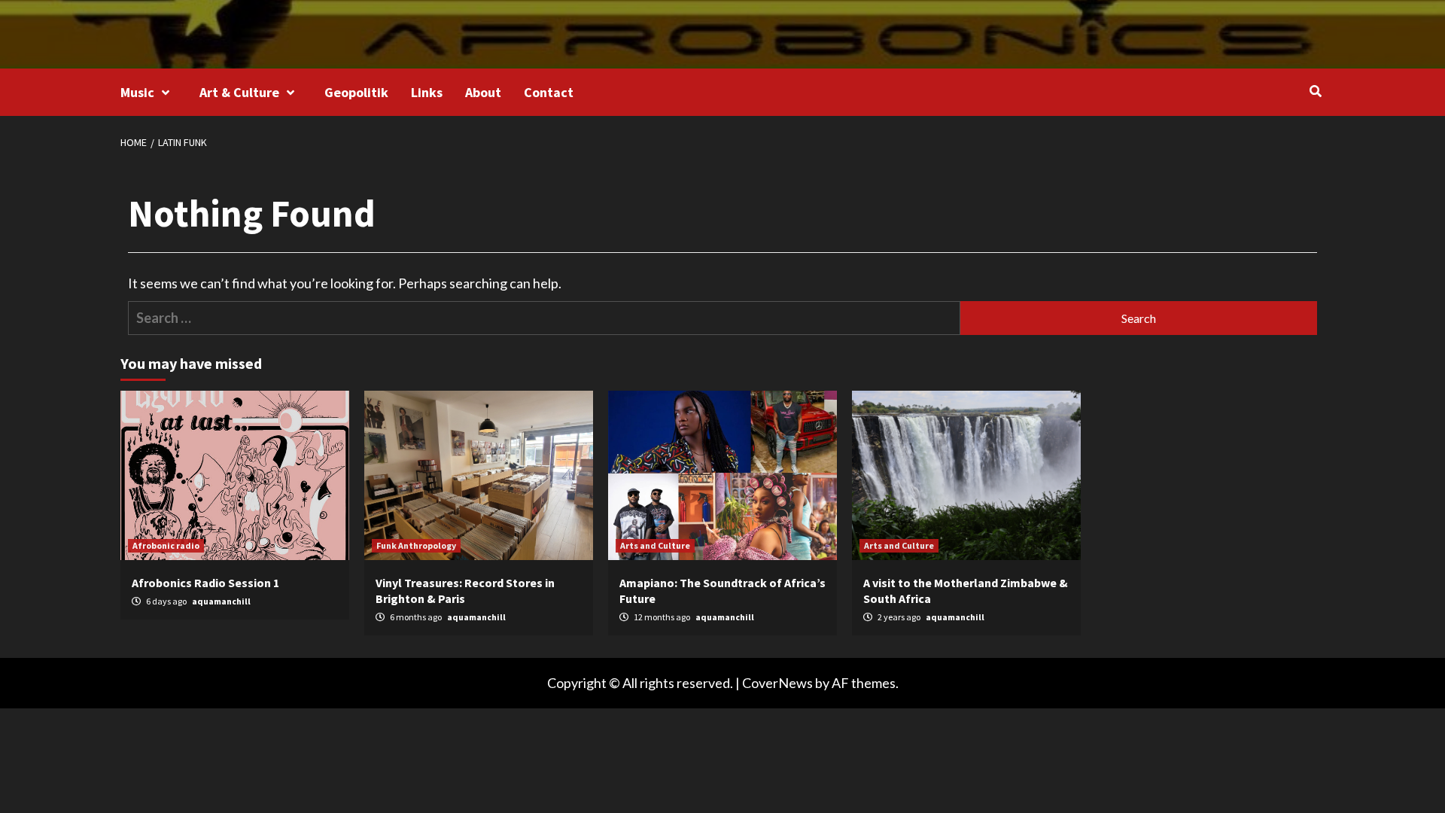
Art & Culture (239, 92)
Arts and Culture (655, 545)
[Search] (1315, 91)
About (483, 92)
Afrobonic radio (165, 545)
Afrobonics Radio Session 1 (205, 582)
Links (427, 92)
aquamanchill (221, 601)
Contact (548, 92)
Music (137, 92)
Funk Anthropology (416, 545)
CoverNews (777, 682)
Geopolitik (356, 92)
